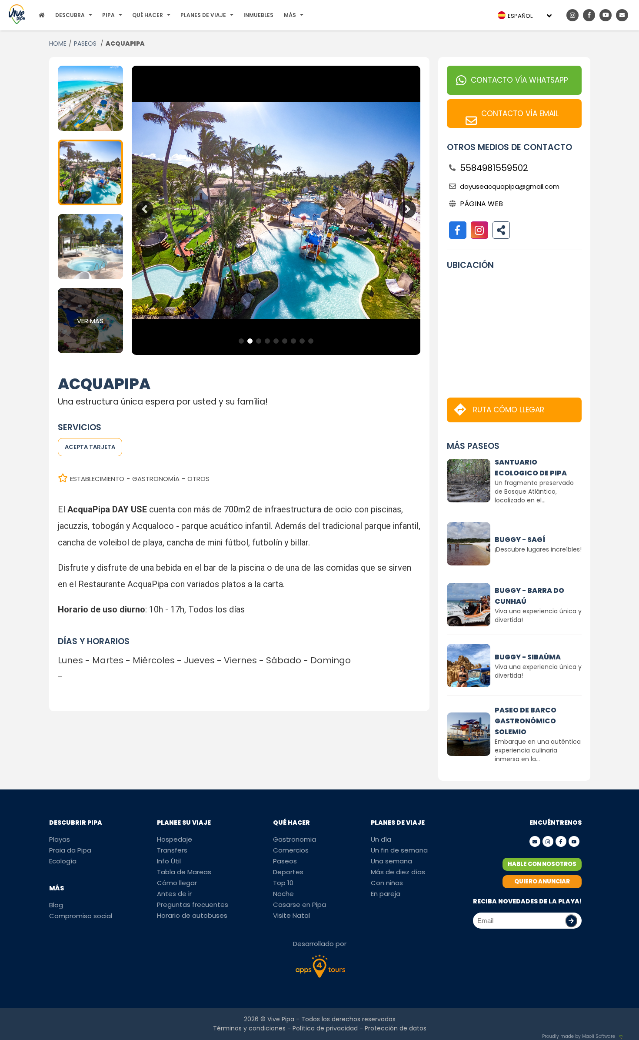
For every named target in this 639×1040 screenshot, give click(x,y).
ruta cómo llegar (508, 410)
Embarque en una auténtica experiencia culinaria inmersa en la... (538, 750)
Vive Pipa (280, 1019)
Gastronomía (156, 478)
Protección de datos (395, 1028)
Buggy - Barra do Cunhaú (529, 595)
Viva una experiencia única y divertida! (538, 615)
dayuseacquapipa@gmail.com (509, 186)
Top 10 (283, 882)
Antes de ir (174, 893)
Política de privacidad (325, 1028)
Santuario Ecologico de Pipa (531, 467)
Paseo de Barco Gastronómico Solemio (525, 721)
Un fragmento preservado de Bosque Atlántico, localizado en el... (534, 491)
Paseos (285, 861)
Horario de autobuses (192, 915)
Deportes (288, 871)
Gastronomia (294, 839)
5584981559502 (494, 168)
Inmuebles (258, 15)
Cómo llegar (177, 882)
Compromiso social (80, 915)
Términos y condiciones (249, 1028)
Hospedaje (174, 839)
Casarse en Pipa (299, 904)
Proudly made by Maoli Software (578, 1036)
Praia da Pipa (70, 850)
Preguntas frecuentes (192, 904)
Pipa (108, 15)
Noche (283, 893)
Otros (198, 478)
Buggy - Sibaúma (528, 657)
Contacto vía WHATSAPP (519, 80)
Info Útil (169, 861)
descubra (70, 15)
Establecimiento (97, 478)
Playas (59, 839)
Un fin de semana (399, 850)
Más (290, 15)
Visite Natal (291, 915)
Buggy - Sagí (520, 540)
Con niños (387, 882)
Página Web (481, 204)
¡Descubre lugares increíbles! (538, 549)
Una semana (391, 861)
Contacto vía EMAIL (520, 113)
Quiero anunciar (542, 881)
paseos (86, 43)
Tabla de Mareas (184, 871)
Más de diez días (398, 871)
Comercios (291, 850)
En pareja (385, 893)
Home (58, 43)
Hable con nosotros (542, 864)
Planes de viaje (203, 15)
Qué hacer (147, 15)
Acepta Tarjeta (90, 447)
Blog (56, 905)
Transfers (172, 850)
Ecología (63, 861)
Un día (381, 839)
